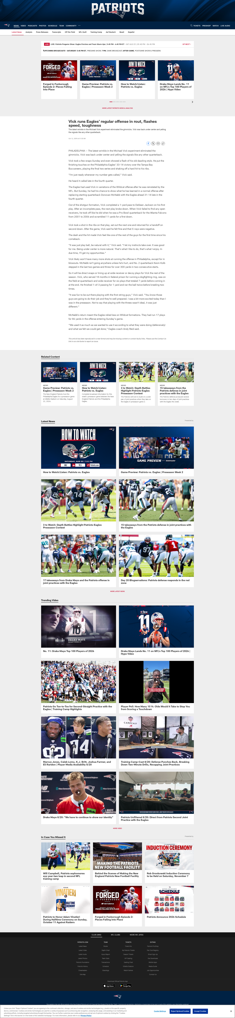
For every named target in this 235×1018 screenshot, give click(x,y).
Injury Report (105, 954)
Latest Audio (83, 954)
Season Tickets (128, 954)
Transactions (105, 962)
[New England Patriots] (117, 997)
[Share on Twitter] (153, 145)
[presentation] (193, 102)
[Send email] (158, 145)
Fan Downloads (153, 958)
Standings (105, 970)
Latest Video (83, 950)
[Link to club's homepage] (7, 25)
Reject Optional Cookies (180, 1011)
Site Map (83, 974)
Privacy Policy (86, 1015)
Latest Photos (82, 958)
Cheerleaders (82, 970)
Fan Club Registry (153, 950)
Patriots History (83, 966)
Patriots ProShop (153, 946)
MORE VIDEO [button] (117, 828)
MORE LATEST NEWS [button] (117, 591)
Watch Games (128, 970)
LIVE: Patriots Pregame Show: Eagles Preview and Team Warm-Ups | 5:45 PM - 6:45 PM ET (87, 44)
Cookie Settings (160, 1011)
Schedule (106, 966)
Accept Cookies (200, 1011)
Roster (106, 946)
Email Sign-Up (153, 954)
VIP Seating (128, 958)
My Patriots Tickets (128, 950)
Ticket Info (128, 946)
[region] (117, 1011)
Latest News (83, 946)
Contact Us (153, 974)
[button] (111, 102)
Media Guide (153, 966)
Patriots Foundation (82, 962)
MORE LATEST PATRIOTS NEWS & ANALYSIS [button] (117, 108)
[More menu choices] (79, 25)
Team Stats (105, 958)
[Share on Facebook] (148, 145)
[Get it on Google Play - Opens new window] (125, 987)
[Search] (191, 25)
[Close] (231, 1011)
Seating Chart (128, 962)
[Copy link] (163, 144)
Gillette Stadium (128, 966)
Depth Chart (106, 950)
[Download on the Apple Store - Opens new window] (109, 986)
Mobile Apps (153, 962)
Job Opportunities (153, 970)
